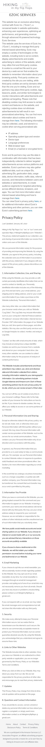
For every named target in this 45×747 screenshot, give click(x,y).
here (17, 120)
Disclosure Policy (14, 728)
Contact (23, 724)
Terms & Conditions (30, 728)
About (15, 724)
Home (8, 724)
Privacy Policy (33, 724)
